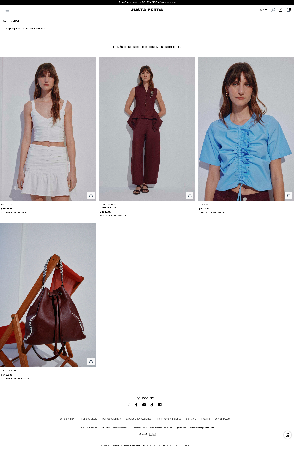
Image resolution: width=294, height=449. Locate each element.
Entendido (187, 445)
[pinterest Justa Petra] (160, 404)
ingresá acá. (180, 428)
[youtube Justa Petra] (144, 404)
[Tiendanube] (147, 435)
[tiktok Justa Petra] (152, 404)
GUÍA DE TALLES (222, 419)
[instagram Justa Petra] (129, 404)
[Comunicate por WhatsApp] (287, 435)
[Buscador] (273, 10)
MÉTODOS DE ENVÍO (111, 419)
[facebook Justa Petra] (137, 404)
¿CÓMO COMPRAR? (67, 419)
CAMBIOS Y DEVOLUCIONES (138, 419)
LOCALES (205, 419)
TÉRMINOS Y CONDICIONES (168, 419)
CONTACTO (191, 419)
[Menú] (6, 11)
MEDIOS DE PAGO (89, 419)
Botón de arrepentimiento (201, 428)
